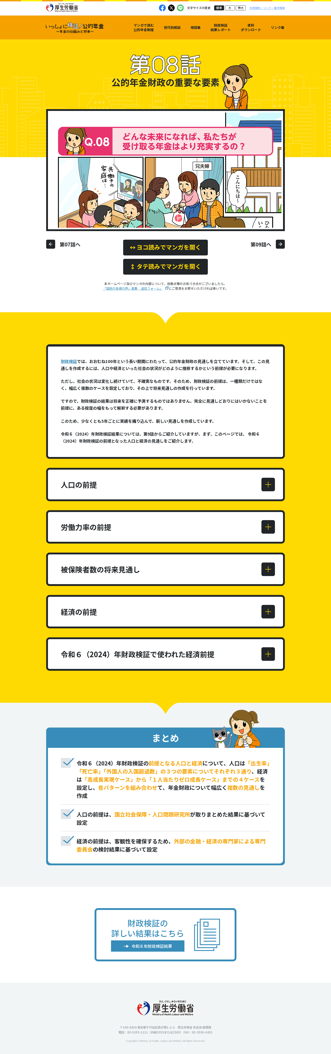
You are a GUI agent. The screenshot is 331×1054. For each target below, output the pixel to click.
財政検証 (69, 361)
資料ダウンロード (251, 27)
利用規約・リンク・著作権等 (267, 8)
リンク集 (277, 27)
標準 (219, 8)
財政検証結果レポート (221, 27)
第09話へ (261, 244)
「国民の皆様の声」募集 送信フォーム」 (133, 288)
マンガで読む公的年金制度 (144, 27)
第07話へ (70, 244)
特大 (241, 8)
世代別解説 (172, 27)
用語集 (195, 27)
